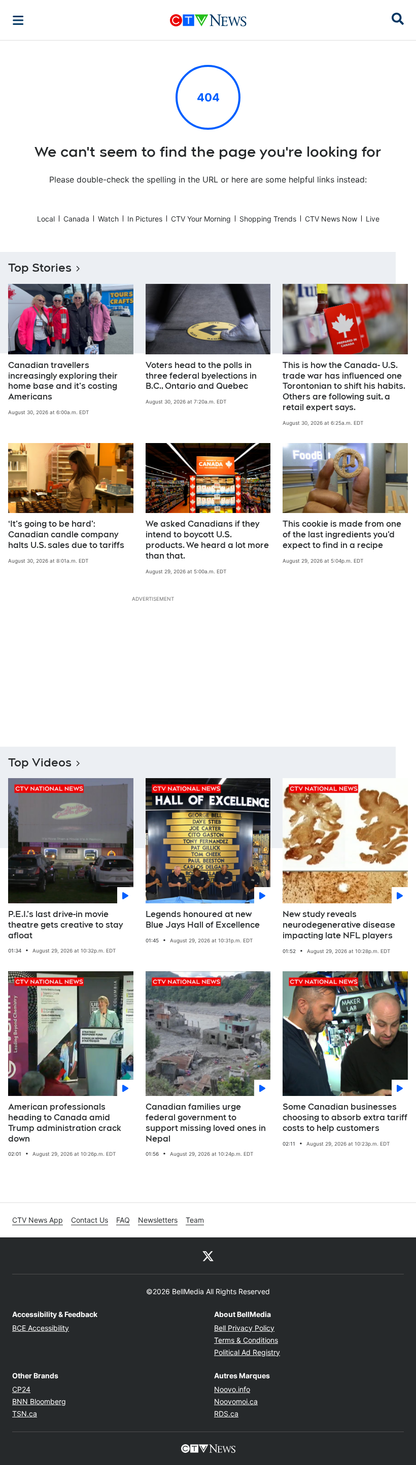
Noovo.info (232, 1389)
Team (195, 1220)
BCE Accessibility (40, 1328)
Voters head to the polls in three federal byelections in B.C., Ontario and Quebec (201, 375)
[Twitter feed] (208, 1256)
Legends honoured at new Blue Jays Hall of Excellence (203, 919)
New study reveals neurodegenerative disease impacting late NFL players (339, 924)
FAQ (123, 1220)
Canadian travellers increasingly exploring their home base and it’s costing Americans (63, 380)
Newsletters (158, 1220)
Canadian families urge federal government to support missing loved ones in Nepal (206, 1122)
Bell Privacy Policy (244, 1328)
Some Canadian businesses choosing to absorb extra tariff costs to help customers (345, 1117)
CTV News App (37, 1220)
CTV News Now (331, 218)
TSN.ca (24, 1413)
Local (46, 218)
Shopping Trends (267, 218)
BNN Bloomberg (39, 1401)
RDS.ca (226, 1413)
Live (372, 218)
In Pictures (144, 218)
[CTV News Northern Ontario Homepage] (208, 20)
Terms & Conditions (246, 1340)
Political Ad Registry (247, 1352)
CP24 (21, 1389)
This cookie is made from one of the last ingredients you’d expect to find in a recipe (342, 534)
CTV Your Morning (201, 218)
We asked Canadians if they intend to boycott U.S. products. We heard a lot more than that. (207, 539)
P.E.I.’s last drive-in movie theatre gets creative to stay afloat (65, 924)
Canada (76, 218)
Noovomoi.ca (236, 1401)
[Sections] (18, 20)
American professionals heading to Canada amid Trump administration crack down (64, 1122)
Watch (108, 218)
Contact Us (89, 1220)
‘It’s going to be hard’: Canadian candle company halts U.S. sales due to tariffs (66, 534)
